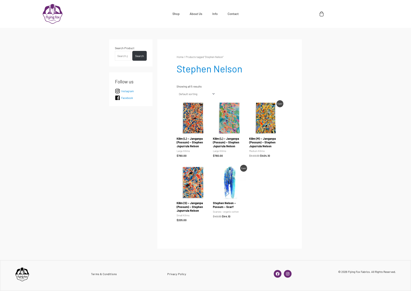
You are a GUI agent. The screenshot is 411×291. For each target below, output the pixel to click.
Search (139, 56)
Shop (176, 14)
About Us (196, 14)
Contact (233, 14)
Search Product (124, 48)
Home (180, 56)
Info (215, 14)
